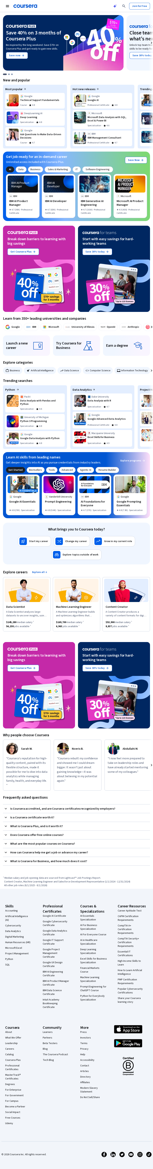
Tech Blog (48, 1060)
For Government (14, 1095)
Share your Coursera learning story (129, 1000)
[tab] (10, 169)
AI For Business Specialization (88, 927)
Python (10, 390)
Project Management (17, 953)
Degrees (10, 1084)
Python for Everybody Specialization (92, 998)
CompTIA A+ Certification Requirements (126, 929)
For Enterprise (13, 1090)
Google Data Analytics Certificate (55, 932)
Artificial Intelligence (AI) (16, 918)
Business (15, 370)
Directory (85, 1077)
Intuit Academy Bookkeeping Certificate (51, 1003)
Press (83, 1032)
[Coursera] (25, 6)
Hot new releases (84, 89)
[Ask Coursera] (114, 6)
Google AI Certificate (54, 916)
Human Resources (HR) (17, 942)
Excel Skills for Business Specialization (93, 960)
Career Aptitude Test (129, 911)
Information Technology (134, 370)
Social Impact (12, 1112)
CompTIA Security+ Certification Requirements (128, 942)
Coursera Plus (13, 1060)
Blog (45, 1049)
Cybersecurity (13, 925)
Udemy (9, 1123)
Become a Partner (15, 1106)
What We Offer (13, 1038)
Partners (47, 1038)
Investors (85, 1038)
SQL (7, 965)
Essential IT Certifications (125, 953)
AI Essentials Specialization (88, 918)
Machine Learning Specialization (89, 979)
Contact (84, 1066)
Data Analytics (82, 390)
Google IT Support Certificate (53, 942)
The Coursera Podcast (55, 1054)
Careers (9, 1049)
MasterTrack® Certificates (13, 1077)
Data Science (71, 370)
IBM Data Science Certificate (52, 992)
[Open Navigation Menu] (7, 6)
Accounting (11, 911)
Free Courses (12, 1118)
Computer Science (100, 370)
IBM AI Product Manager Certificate (56, 983)
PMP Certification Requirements (127, 981)
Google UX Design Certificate (53, 964)
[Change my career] (72, 541)
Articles (84, 1071)
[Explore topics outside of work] (76, 554)
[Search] (123, 6)
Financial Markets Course (89, 970)
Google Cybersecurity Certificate (55, 923)
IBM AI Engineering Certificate (53, 973)
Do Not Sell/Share (90, 1097)
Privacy (84, 1049)
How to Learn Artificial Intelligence (130, 972)
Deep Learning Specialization (88, 951)
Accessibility (87, 1060)
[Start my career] (34, 541)
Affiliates (85, 1082)
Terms (84, 1043)
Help (82, 1054)
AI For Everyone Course (93, 934)
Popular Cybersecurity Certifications (130, 991)
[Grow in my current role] (114, 541)
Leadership (11, 1043)
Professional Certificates (12, 1067)
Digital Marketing (14, 937)
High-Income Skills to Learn (129, 963)
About (8, 1032)
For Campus (11, 1101)
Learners (48, 1032)
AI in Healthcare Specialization (88, 942)
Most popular (14, 89)
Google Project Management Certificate (51, 953)
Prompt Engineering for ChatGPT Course (93, 988)
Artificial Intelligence (42, 370)
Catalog (9, 1054)
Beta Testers (50, 1043)
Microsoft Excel (13, 948)
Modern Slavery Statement (89, 1090)
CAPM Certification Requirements (128, 918)
